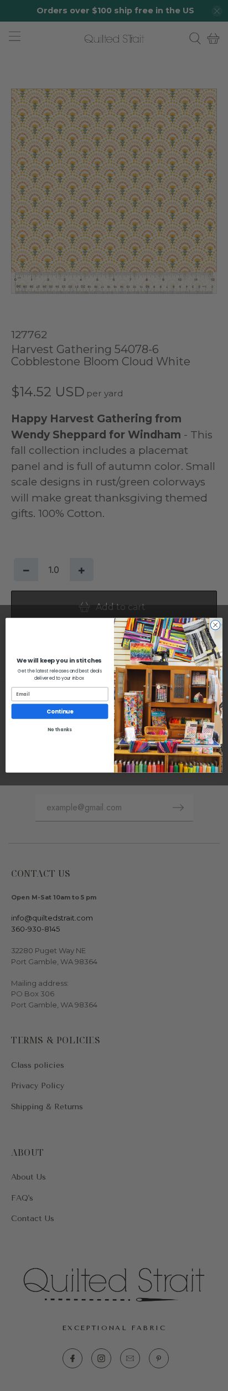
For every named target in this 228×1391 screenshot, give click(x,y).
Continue (59, 711)
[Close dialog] (215, 625)
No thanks (60, 730)
